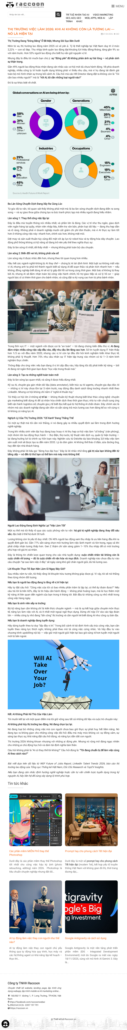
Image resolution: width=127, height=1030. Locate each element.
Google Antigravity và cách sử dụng (85, 938)
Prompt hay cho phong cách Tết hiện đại (88, 851)
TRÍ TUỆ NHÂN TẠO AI (77, 14)
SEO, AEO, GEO (73, 18)
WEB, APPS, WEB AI (95, 18)
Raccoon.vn (70, 1019)
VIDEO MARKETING (103, 14)
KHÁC (79, 21)
